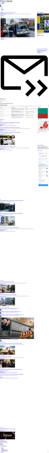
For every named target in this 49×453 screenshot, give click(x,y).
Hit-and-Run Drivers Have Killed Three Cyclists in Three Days (7, 13)
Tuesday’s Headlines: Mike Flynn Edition (5, 356)
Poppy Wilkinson (2, 134)
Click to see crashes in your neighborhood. (41, 131)
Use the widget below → (40, 150)
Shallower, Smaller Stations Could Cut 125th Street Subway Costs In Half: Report (11, 213)
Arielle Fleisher (1, 377)
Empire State (2, 9)
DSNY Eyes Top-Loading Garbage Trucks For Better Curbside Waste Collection (11, 343)
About (2, 447)
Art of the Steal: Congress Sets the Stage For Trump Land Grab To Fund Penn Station (9, 339)
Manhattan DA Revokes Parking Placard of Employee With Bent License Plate (11, 369)
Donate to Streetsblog (40, 145)
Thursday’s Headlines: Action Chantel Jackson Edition (7, 146)
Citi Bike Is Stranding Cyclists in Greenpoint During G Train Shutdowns (10, 122)
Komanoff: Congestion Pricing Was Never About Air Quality (8, 294)
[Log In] (3, 3)
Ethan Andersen (1, 230)
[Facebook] (1, 444)
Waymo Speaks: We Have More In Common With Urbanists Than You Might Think (11, 374)
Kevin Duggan (2, 39)
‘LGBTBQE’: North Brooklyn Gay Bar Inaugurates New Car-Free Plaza (10, 127)
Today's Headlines (2, 145)
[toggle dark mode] (0, 5)
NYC (1, 8)
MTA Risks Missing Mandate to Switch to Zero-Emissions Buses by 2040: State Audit (11, 200)
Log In (1, 3)
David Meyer (1, 284)
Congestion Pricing (2, 293)
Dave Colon (1, 341)
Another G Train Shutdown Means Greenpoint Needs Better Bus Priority (26, 19)
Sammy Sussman (2, 371)
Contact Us (2, 448)
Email (7, 101)
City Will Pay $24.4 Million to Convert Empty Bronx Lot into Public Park (10, 132)
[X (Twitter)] (0, 444)
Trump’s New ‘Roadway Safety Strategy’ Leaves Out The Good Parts (9, 227)
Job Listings (2, 451)
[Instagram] (2, 444)
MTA (0, 199)
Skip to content (1, 0)
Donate (2, 10)
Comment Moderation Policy (4, 450)
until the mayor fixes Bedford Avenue (43, 48)
